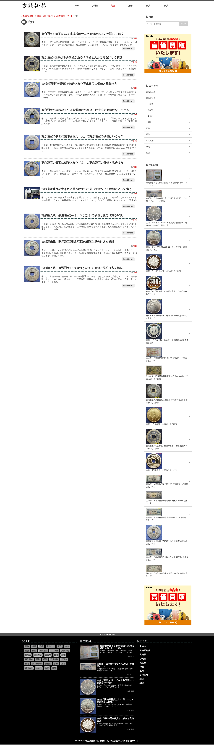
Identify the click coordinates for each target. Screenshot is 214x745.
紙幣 (148, 134)
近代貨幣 (150, 140)
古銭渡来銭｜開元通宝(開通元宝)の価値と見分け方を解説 (78, 241)
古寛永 (64, 659)
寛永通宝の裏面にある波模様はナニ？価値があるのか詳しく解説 (82, 33)
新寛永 (48, 663)
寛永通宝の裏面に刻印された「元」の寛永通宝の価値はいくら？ (82, 136)
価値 (34, 646)
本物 (67, 646)
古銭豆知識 (150, 92)
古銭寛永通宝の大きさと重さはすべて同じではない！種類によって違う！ (88, 189)
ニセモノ (38, 655)
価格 (27, 646)
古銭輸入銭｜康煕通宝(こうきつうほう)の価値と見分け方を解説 (82, 267)
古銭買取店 (150, 98)
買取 (59, 646)
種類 (54, 668)
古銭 (41, 646)
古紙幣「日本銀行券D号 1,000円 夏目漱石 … (115, 664)
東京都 (150, 116)
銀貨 (148, 146)
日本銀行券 (37, 663)
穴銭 (135, 38)
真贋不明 (65, 650)
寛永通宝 (43, 650)
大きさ (39, 668)
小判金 (149, 122)
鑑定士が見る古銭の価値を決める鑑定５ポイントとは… (117, 646)
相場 (27, 663)
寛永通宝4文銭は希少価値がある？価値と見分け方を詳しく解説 (82, 57)
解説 (34, 650)
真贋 (27, 650)
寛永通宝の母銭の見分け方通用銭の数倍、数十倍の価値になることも (85, 110)
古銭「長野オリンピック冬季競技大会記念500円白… (115, 681)
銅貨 (148, 153)
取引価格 (29, 668)
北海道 (150, 104)
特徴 (45, 659)
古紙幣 (48, 655)
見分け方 (50, 646)
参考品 (28, 655)
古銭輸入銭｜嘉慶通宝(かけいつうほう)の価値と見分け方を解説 (82, 215)
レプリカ (54, 650)
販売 (47, 668)
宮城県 (150, 110)
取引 (56, 655)
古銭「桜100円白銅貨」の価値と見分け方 (115, 719)
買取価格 (29, 659)
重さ (63, 663)
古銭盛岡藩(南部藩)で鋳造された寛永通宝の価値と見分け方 (79, 83)
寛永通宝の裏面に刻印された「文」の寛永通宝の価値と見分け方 (82, 162)
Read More (128, 48)
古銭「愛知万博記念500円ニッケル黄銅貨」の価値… (115, 700)
